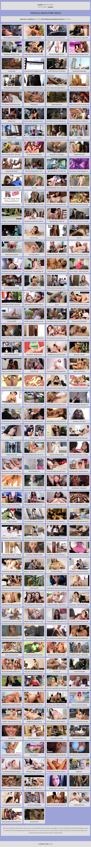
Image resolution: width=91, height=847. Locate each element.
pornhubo (40, 5)
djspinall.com (43, 844)
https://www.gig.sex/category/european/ (52, 19)
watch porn (23, 19)
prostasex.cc (31, 19)
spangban (50, 7)
